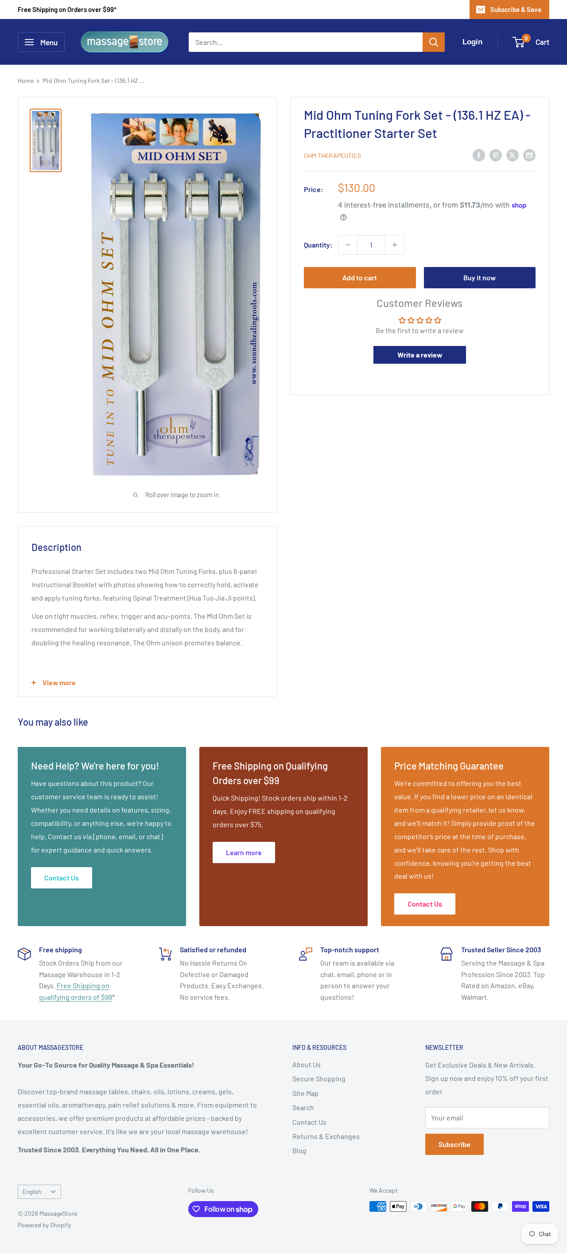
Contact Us (309, 1122)
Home (26, 80)
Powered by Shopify (44, 1225)
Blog (299, 1150)
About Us (306, 1064)
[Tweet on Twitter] (512, 154)
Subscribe (454, 1144)
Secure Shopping (319, 1078)
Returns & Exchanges (326, 1136)
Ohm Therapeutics (332, 155)
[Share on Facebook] (479, 154)
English (32, 1191)
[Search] (434, 42)
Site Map (305, 1093)
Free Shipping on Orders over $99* (67, 9)
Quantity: (318, 244)
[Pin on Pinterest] (495, 154)
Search (303, 1107)
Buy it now (479, 277)
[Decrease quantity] (347, 245)
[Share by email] (529, 154)
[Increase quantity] (394, 245)
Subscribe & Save (515, 9)
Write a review (420, 355)
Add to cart (359, 277)
